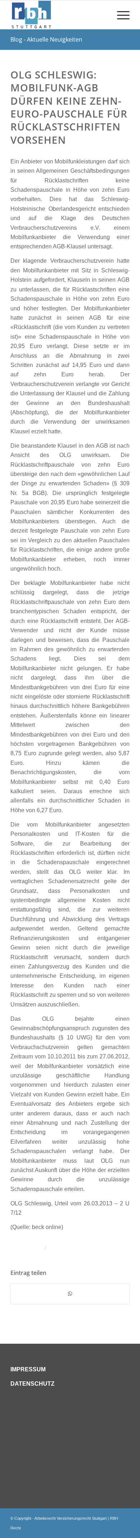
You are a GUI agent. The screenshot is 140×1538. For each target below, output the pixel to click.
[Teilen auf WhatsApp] (70, 1294)
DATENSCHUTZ (32, 1384)
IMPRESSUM (28, 1369)
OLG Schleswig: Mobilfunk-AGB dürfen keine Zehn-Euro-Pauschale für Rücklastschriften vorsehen (68, 107)
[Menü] (120, 14)
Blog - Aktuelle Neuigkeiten (46, 39)
